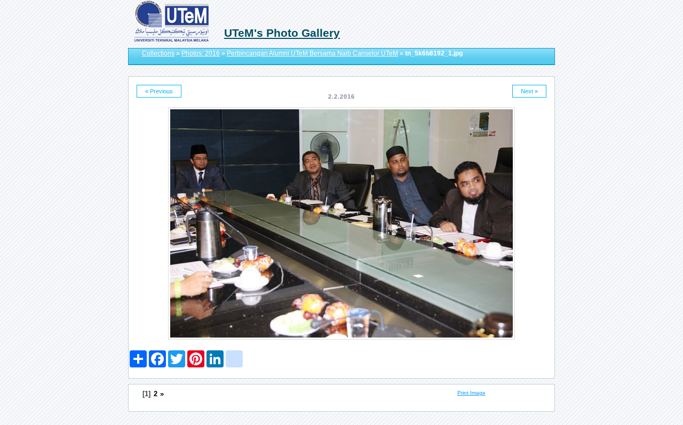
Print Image (471, 393)
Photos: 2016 (200, 53)
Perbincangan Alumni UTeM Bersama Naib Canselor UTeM (312, 53)
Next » (529, 91)
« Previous (159, 91)
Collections (158, 53)
